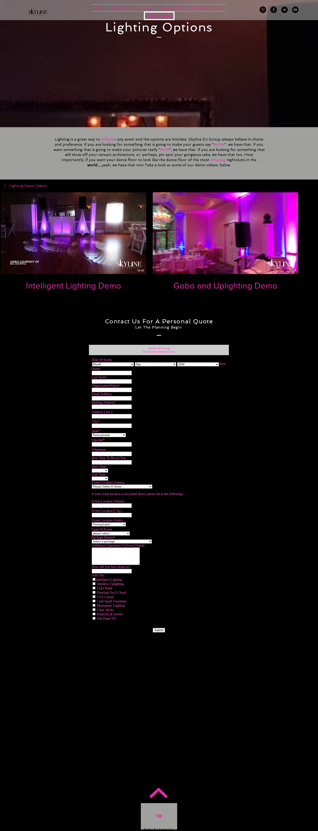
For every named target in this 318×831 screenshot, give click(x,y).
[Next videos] (312, 232)
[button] (147, 8)
